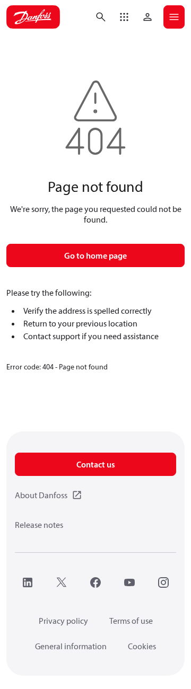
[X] (61, 582)
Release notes (39, 524)
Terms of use (131, 620)
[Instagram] (163, 582)
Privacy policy (63, 620)
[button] (124, 17)
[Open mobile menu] (174, 17)
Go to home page (95, 255)
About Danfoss (41, 495)
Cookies (142, 646)
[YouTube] (129, 582)
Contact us (95, 464)
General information (71, 646)
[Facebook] (95, 582)
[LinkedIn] (27, 582)
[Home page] (33, 17)
